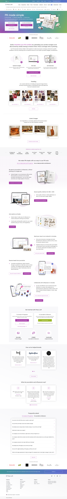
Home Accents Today (56, 153)
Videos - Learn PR (36, 483)
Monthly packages (51, 253)
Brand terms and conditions (52, 481)
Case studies (22, 482)
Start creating (12, 226)
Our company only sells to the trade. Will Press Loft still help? (23, 442)
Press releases (35, 4)
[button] (56, 1)
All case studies (33, 376)
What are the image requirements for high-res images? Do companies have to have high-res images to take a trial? (33, 452)
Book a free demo (11, 28)
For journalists (8, 483)
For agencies (8, 482)
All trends (33, 108)
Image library (23, 4)
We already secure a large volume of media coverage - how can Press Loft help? (26, 426)
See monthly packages (22, 326)
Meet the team (22, 484)
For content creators (9, 484)
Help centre (33, 457)
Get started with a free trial (33, 72)
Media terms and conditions (52, 482)
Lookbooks (41, 4)
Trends (31, 4)
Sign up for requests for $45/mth (15, 273)
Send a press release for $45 (39, 253)
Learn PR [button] (38, 1)
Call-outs (45, 4)
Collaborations (55, 4)
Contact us (53, 471)
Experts (50, 4)
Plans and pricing (22, 481)
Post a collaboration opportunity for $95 (41, 295)
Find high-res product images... (33, 141)
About (21, 483)
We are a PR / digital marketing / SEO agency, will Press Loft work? (24, 448)
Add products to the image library (15, 182)
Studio (60, 4)
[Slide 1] (32, 371)
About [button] (45, 1)
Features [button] (33, 1)
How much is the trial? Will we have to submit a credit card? (23, 420)
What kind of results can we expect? (18, 430)
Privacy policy (50, 483)
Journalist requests (9, 488)
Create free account (45, 320)
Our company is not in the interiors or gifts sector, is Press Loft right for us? (25, 433)
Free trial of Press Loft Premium (22, 320)
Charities (21, 487)
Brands (28, 4)
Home (19, 4)
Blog (20, 488)
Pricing (42, 1)
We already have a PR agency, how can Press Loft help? (22, 445)
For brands (7, 481)
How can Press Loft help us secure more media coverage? (22, 423)
